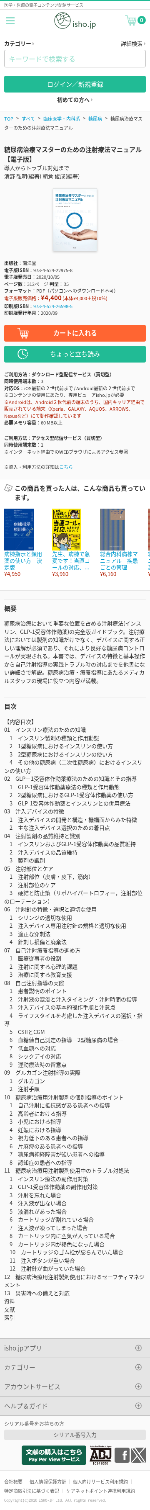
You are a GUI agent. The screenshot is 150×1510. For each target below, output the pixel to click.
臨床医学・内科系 (61, 118)
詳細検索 (132, 43)
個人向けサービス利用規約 (100, 1481)
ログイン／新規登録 (75, 84)
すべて (28, 118)
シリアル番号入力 (75, 1434)
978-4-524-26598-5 (52, 306)
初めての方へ (74, 99)
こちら (66, 466)
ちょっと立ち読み (75, 353)
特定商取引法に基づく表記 (31, 1490)
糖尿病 (95, 118)
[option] (24, 543)
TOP (8, 118)
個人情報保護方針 (48, 1481)
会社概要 (13, 1481)
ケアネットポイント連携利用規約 (100, 1490)
